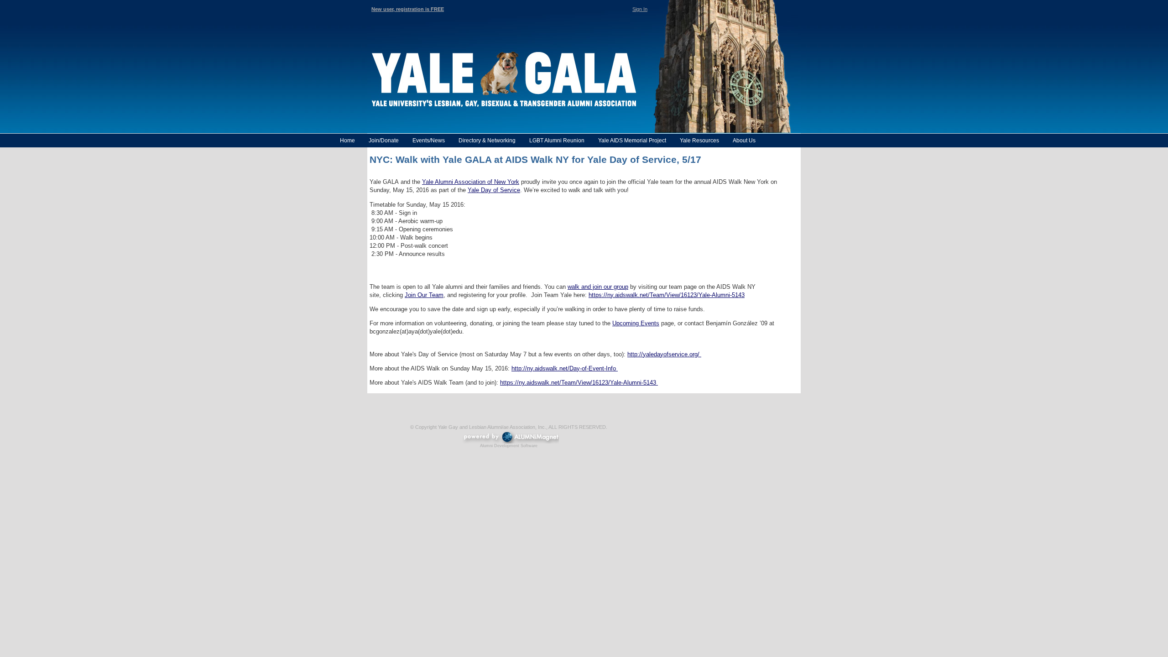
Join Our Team (424, 295)
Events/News (428, 140)
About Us (744, 140)
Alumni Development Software (508, 445)
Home (347, 140)
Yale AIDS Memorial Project (632, 140)
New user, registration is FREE (407, 9)
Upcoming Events (635, 323)
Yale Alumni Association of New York (470, 181)
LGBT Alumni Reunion (556, 140)
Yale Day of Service (494, 190)
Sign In (639, 9)
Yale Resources (699, 140)
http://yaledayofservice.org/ (664, 354)
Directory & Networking (487, 140)
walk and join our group (598, 286)
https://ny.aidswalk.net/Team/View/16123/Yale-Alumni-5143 (667, 295)
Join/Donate (384, 140)
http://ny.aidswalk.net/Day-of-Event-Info (564, 368)
